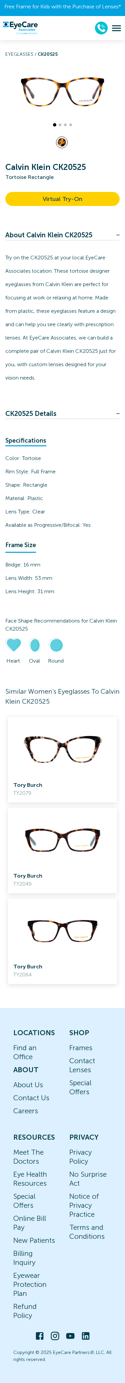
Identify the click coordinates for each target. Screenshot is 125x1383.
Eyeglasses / (21, 54)
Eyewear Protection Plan (30, 1284)
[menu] (116, 28)
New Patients (34, 1240)
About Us (28, 1085)
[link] (62, 759)
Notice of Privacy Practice (84, 1205)
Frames (80, 1048)
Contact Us (31, 1098)
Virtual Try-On (62, 199)
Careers (25, 1111)
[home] (20, 28)
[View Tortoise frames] (62, 142)
